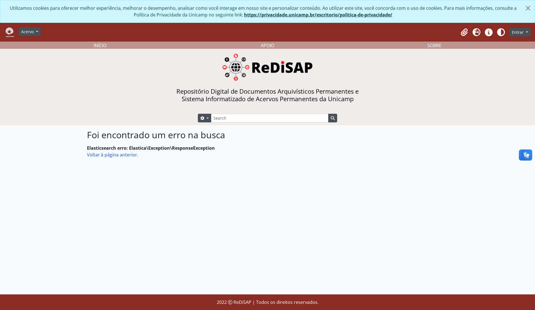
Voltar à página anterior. (112, 155)
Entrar (518, 32)
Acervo (28, 31)
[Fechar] (528, 8)
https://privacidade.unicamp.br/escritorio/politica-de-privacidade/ (318, 15)
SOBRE (434, 45)
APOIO (267, 45)
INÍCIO (100, 45)
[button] (464, 32)
